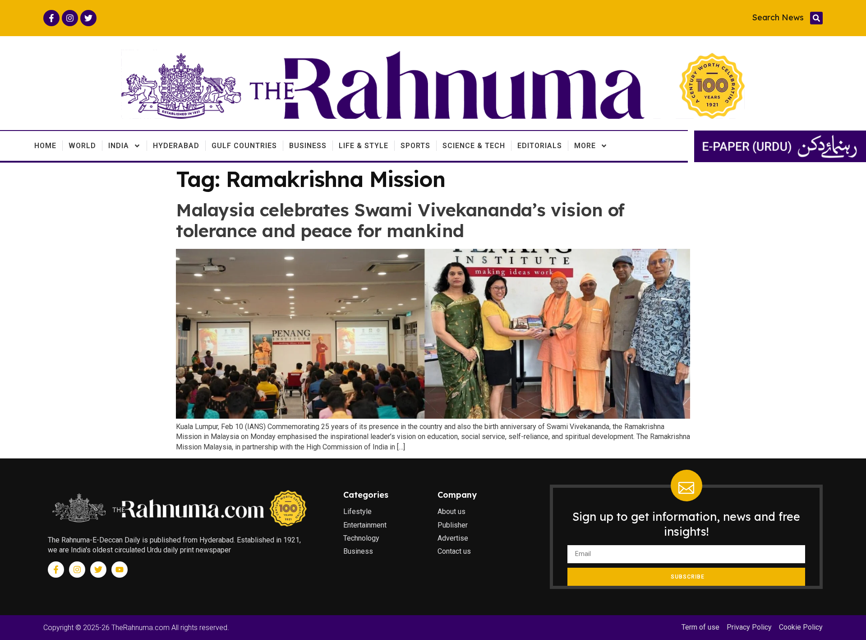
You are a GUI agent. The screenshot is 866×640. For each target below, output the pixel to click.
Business (308, 145)
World (82, 145)
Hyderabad (176, 145)
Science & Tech (473, 145)
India (118, 145)
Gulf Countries (244, 145)
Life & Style (363, 145)
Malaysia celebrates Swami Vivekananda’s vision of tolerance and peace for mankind (400, 220)
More (585, 145)
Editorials (539, 145)
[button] (816, 18)
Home (45, 145)
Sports (415, 145)
